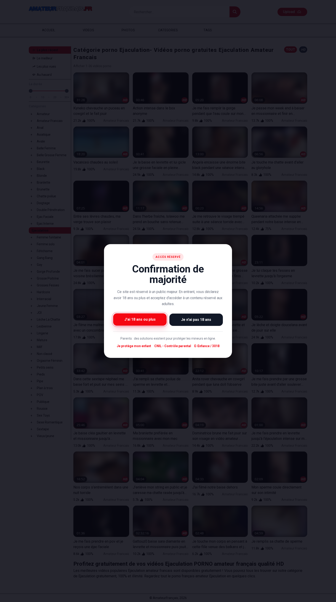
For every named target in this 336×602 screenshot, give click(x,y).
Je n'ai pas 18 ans (196, 319)
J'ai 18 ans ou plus (140, 319)
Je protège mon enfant (134, 346)
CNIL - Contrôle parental (172, 346)
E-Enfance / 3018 (206, 346)
